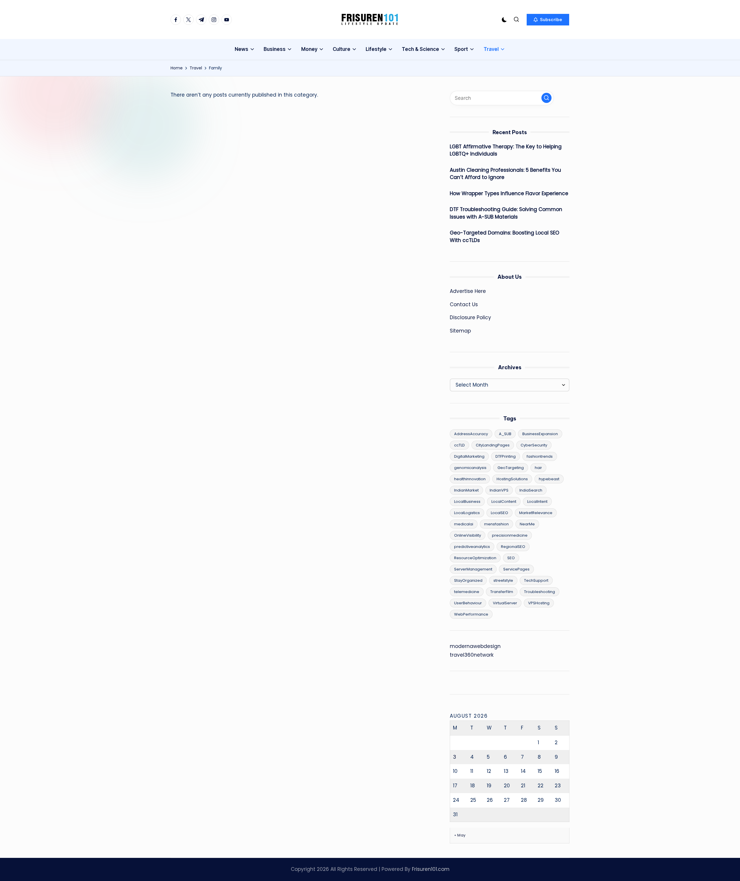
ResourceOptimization (475, 558)
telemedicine (466, 591)
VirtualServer (505, 603)
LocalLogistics (467, 513)
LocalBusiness (467, 501)
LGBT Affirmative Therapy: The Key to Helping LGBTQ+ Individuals (506, 150)
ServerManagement (473, 569)
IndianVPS (499, 490)
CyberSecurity (534, 445)
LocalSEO (499, 513)
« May (460, 835)
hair (538, 467)
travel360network (471, 654)
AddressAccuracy (471, 434)
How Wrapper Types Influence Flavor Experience (509, 193)
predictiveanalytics (472, 546)
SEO (511, 558)
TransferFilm (501, 591)
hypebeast (549, 479)
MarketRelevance (535, 513)
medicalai (463, 524)
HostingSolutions (512, 479)
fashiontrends (540, 456)
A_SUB (505, 434)
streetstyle (503, 580)
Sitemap (460, 330)
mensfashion (496, 524)
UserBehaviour (468, 603)
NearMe (527, 524)
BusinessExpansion (540, 434)
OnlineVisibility (467, 535)
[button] (547, 20)
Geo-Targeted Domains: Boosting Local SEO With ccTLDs (504, 236)
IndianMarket (466, 490)
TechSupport (536, 580)
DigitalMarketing (469, 456)
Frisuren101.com (430, 869)
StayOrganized (468, 580)
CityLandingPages (493, 445)
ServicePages (516, 569)
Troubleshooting (539, 591)
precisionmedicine (510, 535)
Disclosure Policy (470, 317)
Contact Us (464, 304)
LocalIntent (537, 501)
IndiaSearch (530, 490)
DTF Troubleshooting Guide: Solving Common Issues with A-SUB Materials (506, 213)
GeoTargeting (510, 467)
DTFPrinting (505, 456)
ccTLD (459, 445)
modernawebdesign (475, 646)
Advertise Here (468, 291)
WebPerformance (471, 614)
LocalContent (503, 501)
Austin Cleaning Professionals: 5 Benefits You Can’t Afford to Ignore (505, 174)
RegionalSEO (513, 546)
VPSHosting (539, 603)
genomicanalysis (470, 467)
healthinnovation (470, 479)
